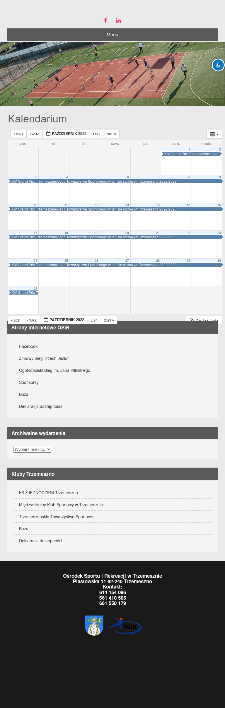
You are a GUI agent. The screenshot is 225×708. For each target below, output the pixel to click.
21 (158, 232)
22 (188, 232)
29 (188, 260)
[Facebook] (105, 21)
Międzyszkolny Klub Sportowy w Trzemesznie (61, 504)
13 (127, 205)
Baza (23, 394)
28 (158, 260)
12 (96, 205)
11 (66, 205)
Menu (112, 34)
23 (219, 232)
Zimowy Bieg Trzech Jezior (44, 358)
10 (35, 205)
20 (127, 232)
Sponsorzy (29, 382)
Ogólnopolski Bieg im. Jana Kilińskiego (54, 370)
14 (158, 205)
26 (96, 260)
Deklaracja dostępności (40, 406)
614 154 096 (112, 592)
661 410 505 (112, 597)
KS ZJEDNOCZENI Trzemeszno (48, 492)
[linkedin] (118, 21)
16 (219, 205)
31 (35, 288)
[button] (204, 320)
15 (188, 205)
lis (96, 133)
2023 (110, 133)
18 (66, 232)
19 (96, 232)
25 (66, 260)
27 (127, 260)
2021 (19, 133)
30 (219, 260)
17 (35, 232)
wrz (35, 133)
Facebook (28, 346)
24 (35, 260)
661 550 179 (112, 602)
